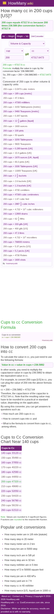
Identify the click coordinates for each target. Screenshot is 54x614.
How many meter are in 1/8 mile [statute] (25, 534)
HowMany (20, 3)
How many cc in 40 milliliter (19, 585)
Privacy (28, 596)
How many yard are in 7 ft (18, 581)
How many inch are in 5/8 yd (19, 555)
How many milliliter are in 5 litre (21, 565)
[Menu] (4, 3)
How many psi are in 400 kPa (20, 576)
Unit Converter (37, 36)
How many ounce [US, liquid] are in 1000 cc (27, 590)
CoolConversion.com (30, 602)
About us (6, 596)
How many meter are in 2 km (19, 544)
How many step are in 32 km (19, 560)
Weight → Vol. (23, 36)
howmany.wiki (12, 264)
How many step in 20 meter (18, 539)
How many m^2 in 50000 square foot (23, 569)
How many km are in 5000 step (20, 549)
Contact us (17, 596)
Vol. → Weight (8, 36)
